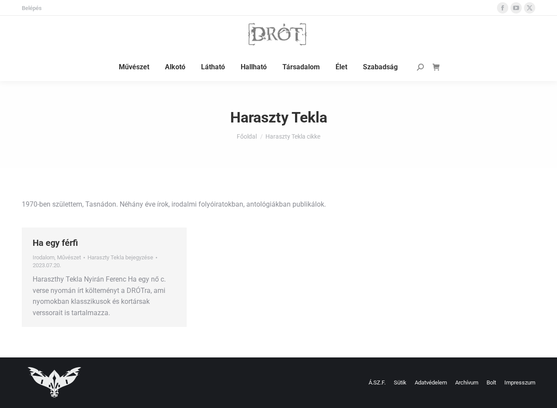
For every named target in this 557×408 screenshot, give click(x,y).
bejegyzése (120, 257)
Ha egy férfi (55, 243)
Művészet (69, 257)
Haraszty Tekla (278, 117)
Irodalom (43, 257)
